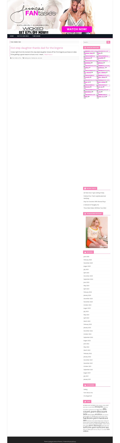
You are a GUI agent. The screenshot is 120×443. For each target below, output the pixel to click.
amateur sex (94, 405)
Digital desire (99, 409)
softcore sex (103, 427)
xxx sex (40, 58)
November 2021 (88, 363)
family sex (34, 58)
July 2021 (86, 376)
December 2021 (88, 360)
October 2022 (87, 334)
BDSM (93, 407)
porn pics (104, 425)
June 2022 (86, 344)
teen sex (96, 429)
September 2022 (88, 337)
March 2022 (87, 350)
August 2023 (87, 308)
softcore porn (90, 427)
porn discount (95, 425)
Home (12, 36)
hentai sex (89, 420)
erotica (98, 414)
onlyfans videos (106, 423)
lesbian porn (97, 422)
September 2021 (88, 369)
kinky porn (106, 420)
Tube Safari (36, 36)
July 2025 (86, 269)
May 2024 (86, 285)
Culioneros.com (92, 409)
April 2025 (86, 272)
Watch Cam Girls (23, 36)
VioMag (50, 441)
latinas (84, 422)
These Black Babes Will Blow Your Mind (95, 208)
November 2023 (88, 302)
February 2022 (88, 353)
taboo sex (85, 429)
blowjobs (99, 406)
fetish (106, 416)
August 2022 (87, 340)
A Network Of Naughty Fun (91, 205)
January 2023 (87, 327)
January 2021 (87, 379)
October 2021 (87, 366)
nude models (98, 423)
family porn (27, 58)
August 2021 (87, 373)
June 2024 (86, 282)
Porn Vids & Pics (16, 58)
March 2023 (87, 321)
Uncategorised (88, 396)
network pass (92, 423)
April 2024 (86, 289)
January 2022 (87, 357)
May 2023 (86, 315)
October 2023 (87, 305)
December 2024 (88, 276)
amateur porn (87, 405)
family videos (102, 416)
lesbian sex (104, 422)
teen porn (90, 429)
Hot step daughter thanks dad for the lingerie (37, 47)
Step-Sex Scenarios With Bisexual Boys (95, 201)
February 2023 (88, 324)
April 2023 (86, 318)
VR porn (100, 429)
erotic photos (105, 414)
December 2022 (88, 331)
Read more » (48, 54)
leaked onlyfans (90, 422)
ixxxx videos (95, 420)
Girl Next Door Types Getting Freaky (94, 193)
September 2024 (88, 279)
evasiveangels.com (87, 416)
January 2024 (87, 295)
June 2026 (86, 256)
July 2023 (86, 311)
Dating (85, 389)
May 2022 (86, 347)
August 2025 (87, 266)
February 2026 (88, 260)
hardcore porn (90, 418)
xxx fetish (104, 429)
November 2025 (88, 263)
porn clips (85, 425)
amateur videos (102, 405)
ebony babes (91, 414)
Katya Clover (101, 420)
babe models (88, 407)
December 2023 (88, 298)
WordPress (73, 441)
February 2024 (88, 292)
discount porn (95, 410)
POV (108, 425)
